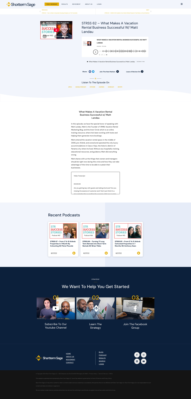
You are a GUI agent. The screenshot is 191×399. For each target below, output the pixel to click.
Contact (70, 363)
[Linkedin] (137, 361)
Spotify (120, 87)
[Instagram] (143, 355)
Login (99, 4)
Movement (76, 4)
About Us (88, 4)
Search (102, 361)
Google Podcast (81, 87)
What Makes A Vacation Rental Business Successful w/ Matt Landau (112, 62)
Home (68, 354)
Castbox (101, 87)
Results (65, 4)
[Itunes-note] (142, 71)
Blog (101, 352)
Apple (70, 87)
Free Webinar (51, 4)
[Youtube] (143, 361)
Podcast (103, 355)
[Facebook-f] (117, 71)
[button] (95, 52)
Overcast (111, 87)
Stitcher (92, 87)
